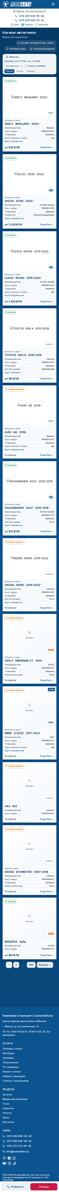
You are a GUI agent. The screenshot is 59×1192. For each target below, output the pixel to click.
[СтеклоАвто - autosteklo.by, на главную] (17, 4)
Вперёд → (45, 964)
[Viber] (4, 1158)
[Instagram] (9, 1163)
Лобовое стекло (12, 1048)
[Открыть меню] (53, 4)
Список (19, 71)
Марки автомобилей (15, 1099)
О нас (6, 1103)
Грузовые (8, 1057)
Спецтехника (10, 1062)
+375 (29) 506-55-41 (31, 20)
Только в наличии (36, 66)
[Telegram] (9, 1158)
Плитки (9, 71)
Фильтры (14, 57)
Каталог (7, 1094)
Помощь (44, 1186)
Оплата (7, 1112)
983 (31, 964)
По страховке (11, 1067)
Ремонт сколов (12, 1071)
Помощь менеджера (44, 48)
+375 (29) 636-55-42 (31, 16)
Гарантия (8, 1108)
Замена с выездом (14, 1076)
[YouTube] (4, 1163)
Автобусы (8, 1053)
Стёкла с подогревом (16, 1080)
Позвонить (17, 1186)
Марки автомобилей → (16, 37)
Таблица (30, 71)
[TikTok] (14, 1163)
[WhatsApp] (14, 1158)
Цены (6, 1117)
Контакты (8, 1122)
